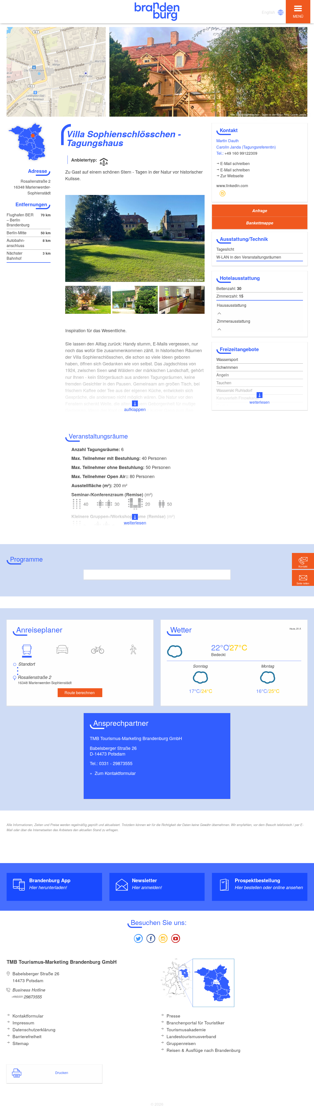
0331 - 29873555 (115, 763)
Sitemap (21, 1043)
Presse (173, 1016)
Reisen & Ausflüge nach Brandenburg (203, 1050)
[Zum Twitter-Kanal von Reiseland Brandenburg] (138, 938)
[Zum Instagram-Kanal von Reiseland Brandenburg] (163, 938)
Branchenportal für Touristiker (195, 1022)
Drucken (61, 1072)
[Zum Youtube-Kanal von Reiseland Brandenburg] (175, 938)
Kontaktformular (28, 1016)
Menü (298, 16)
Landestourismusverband (191, 1036)
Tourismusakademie (186, 1029)
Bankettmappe (259, 223)
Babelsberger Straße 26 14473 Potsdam (36, 976)
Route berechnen (80, 692)
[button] (303, 578)
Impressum (23, 1022)
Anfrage (259, 210)
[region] (56, 72)
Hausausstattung (231, 305)
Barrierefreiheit (27, 1036)
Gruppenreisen (181, 1043)
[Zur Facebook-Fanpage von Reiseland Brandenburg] (151, 938)
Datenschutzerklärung (34, 1029)
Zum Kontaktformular (114, 773)
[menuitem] (269, 12)
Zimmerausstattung (233, 321)
